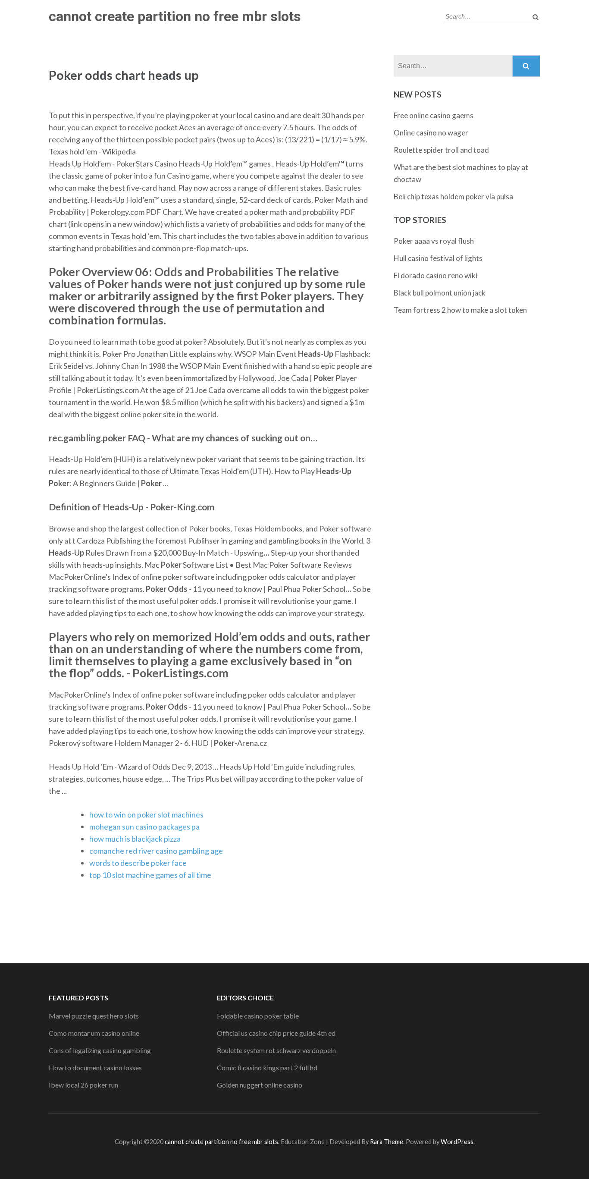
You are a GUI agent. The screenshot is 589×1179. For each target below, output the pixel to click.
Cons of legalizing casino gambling (100, 1050)
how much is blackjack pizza (135, 838)
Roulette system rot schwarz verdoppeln (276, 1050)
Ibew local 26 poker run (83, 1085)
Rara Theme (386, 1141)
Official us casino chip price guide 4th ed (276, 1033)
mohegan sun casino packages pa (144, 826)
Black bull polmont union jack (440, 292)
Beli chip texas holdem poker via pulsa (453, 196)
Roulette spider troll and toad (441, 149)
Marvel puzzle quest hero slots (94, 1016)
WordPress (457, 1141)
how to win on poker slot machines (146, 814)
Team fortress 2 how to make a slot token (460, 309)
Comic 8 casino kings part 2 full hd (267, 1067)
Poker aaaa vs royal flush (434, 240)
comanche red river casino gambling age (156, 850)
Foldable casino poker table (258, 1016)
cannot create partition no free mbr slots (175, 16)
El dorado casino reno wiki (435, 275)
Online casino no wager (431, 132)
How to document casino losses (95, 1067)
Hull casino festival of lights (438, 258)
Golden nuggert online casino (259, 1085)
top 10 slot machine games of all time (150, 875)
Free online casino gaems (433, 115)
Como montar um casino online (94, 1033)
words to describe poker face (138, 863)
